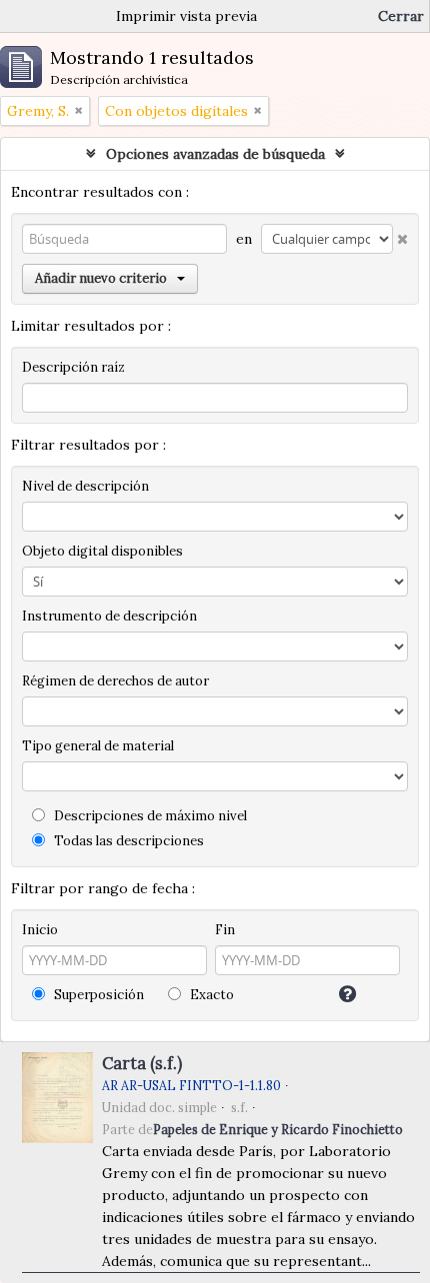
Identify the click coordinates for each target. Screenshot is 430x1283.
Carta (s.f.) (142, 1063)
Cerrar (401, 16)
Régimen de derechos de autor (115, 680)
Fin (225, 929)
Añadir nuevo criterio (101, 278)
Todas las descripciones (127, 840)
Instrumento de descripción (109, 616)
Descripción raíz (73, 367)
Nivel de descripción (85, 486)
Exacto (210, 994)
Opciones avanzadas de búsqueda (215, 154)
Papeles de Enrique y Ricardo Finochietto (278, 1129)
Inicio (40, 929)
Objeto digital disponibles (102, 551)
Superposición (97, 994)
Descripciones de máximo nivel (149, 815)
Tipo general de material (98, 745)
